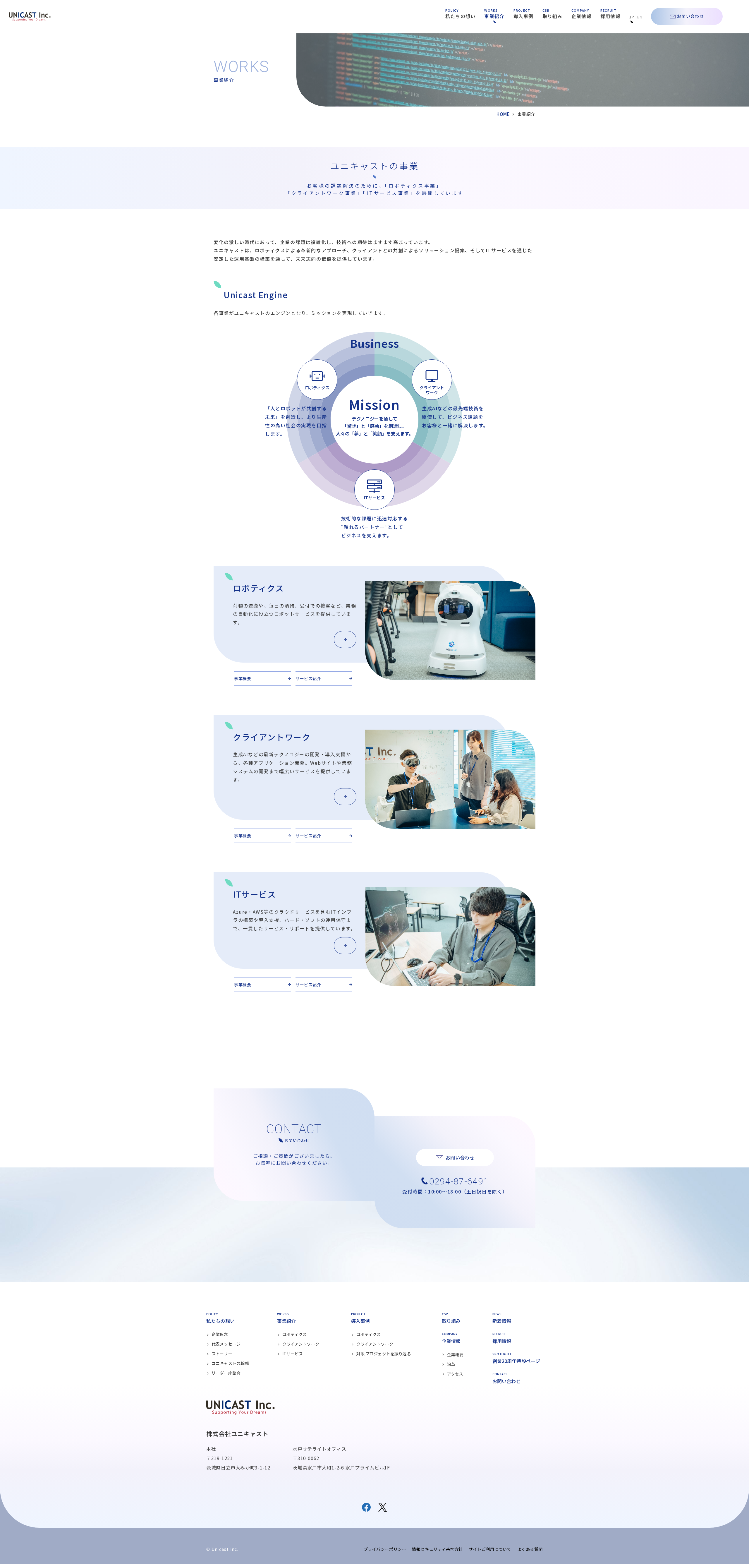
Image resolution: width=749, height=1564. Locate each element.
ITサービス (292, 1354)
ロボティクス (294, 1334)
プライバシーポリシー (385, 1549)
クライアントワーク (300, 1344)
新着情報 (501, 1320)
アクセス (455, 1374)
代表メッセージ (226, 1344)
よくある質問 (530, 1549)
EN (639, 17)
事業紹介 (494, 16)
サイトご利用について (490, 1549)
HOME (503, 114)
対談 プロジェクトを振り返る (383, 1354)
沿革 (451, 1364)
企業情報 (581, 16)
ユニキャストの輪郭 (230, 1363)
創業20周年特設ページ (516, 1360)
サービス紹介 (308, 678)
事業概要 (242, 678)
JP (631, 17)
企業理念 (220, 1334)
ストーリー (222, 1354)
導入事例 (523, 16)
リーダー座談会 (226, 1373)
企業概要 (455, 1354)
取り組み (552, 16)
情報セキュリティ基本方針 (437, 1549)
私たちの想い (460, 16)
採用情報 (610, 16)
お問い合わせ (690, 16)
